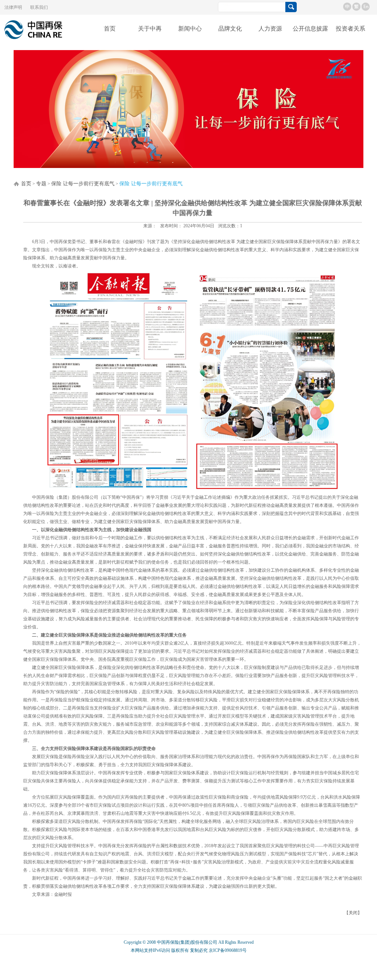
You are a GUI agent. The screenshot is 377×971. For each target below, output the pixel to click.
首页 (110, 28)
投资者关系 (350, 28)
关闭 (353, 912)
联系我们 (39, 7)
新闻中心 (190, 28)
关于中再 (150, 28)
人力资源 (270, 28)
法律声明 (13, 7)
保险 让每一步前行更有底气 (82, 183)
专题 (41, 183)
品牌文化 (230, 28)
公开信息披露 (310, 28)
